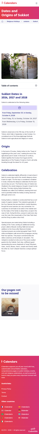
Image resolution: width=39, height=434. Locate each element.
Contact (4, 396)
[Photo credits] (35, 56)
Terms (3, 392)
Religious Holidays (13, 21)
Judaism (26, 21)
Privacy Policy (6, 389)
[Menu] (36, 3)
